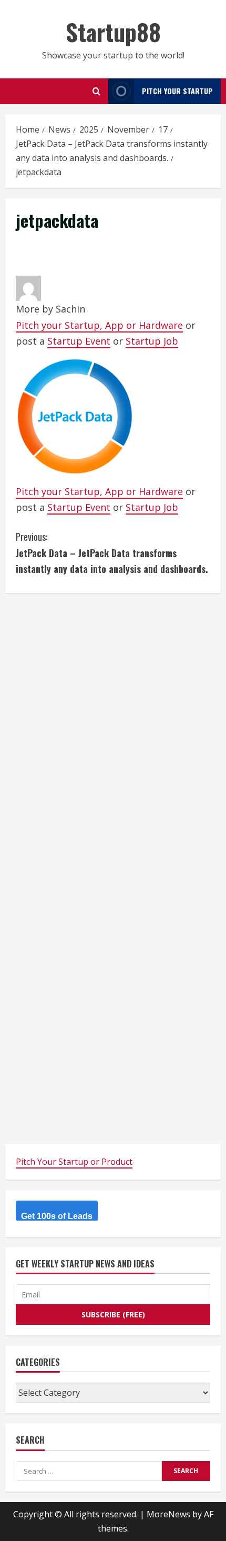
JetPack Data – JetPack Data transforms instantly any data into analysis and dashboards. (112, 553)
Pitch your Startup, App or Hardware (99, 325)
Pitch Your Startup (177, 90)
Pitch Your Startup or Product (74, 1161)
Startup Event (78, 341)
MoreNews (168, 1514)
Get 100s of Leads (57, 1216)
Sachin (70, 309)
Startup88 (113, 32)
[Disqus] (113, 735)
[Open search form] (96, 91)
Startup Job (152, 341)
